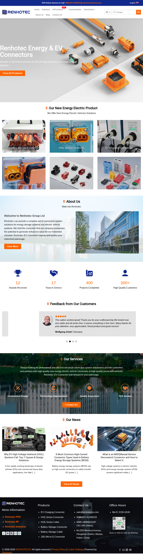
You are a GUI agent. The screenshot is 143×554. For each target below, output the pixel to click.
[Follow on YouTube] (130, 550)
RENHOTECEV (24, 549)
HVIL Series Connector (52, 517)
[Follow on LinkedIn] (127, 550)
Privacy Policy (59, 549)
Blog (48, 15)
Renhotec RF (12, 522)
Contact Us (57, 15)
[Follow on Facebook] (120, 550)
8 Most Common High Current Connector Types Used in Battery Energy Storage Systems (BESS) (71, 457)
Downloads (89, 9)
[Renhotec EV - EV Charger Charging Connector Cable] (16, 12)
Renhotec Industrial (15, 527)
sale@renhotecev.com (92, 3)
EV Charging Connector (53, 512)
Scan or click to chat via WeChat (123, 533)
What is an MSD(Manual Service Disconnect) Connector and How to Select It (119, 457)
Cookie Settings (75, 549)
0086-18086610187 (86, 522)
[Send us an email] (123, 550)
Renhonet (7, 552)
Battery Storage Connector (54, 527)
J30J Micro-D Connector (53, 537)
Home (36, 9)
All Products (58, 9)
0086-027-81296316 (73, 3)
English (132, 3)
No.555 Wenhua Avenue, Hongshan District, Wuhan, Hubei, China (90, 534)
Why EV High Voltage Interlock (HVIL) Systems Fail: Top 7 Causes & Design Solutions (24, 457)
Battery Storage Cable (52, 532)
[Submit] (138, 12)
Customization (75, 9)
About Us (39, 15)
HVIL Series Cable (50, 522)
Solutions (46, 9)
